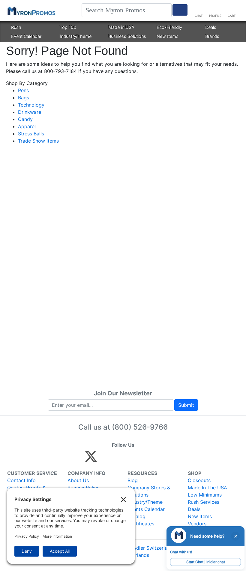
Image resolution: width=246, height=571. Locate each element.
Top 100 (68, 27)
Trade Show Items (38, 141)
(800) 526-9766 (140, 427)
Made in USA (121, 27)
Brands (212, 36)
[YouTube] (156, 459)
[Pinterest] (118, 459)
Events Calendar (146, 509)
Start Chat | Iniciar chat (205, 562)
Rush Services (203, 502)
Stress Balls (31, 134)
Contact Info (21, 480)
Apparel (27, 126)
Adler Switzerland (153, 548)
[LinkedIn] (143, 459)
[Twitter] (91, 459)
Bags (23, 98)
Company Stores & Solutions (149, 491)
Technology (31, 105)
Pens (23, 90)
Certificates (141, 524)
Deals (210, 27)
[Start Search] (180, 10)
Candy (25, 119)
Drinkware (29, 112)
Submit (186, 405)
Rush (16, 27)
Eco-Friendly (169, 27)
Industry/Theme (76, 36)
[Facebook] (105, 459)
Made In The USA (207, 488)
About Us (78, 480)
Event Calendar (26, 36)
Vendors (197, 524)
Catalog (137, 516)
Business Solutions (127, 36)
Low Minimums (205, 495)
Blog (133, 480)
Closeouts (199, 480)
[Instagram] (130, 459)
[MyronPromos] (31, 10)
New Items (167, 36)
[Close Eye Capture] (235, 536)
